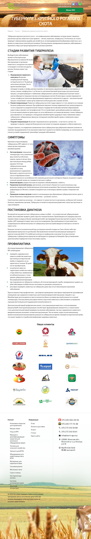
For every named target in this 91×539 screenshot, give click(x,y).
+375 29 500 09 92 (64, 6)
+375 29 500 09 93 (64, 4)
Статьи (33, 433)
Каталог (11, 420)
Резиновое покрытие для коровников (17, 424)
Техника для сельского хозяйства (17, 447)
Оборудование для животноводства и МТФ (17, 456)
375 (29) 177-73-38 (69, 424)
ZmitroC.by (63, 508)
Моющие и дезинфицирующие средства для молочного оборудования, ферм (17, 439)
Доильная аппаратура (14, 487)
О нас (33, 423)
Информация (33, 420)
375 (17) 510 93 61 (69, 431)
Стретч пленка (15, 473)
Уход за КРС (14, 432)
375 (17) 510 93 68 (69, 428)
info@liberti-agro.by (76, 2)
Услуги (33, 430)
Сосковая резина (16, 466)
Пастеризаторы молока (15, 477)
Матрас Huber (15, 428)
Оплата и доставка (38, 426)
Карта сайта (35, 436)
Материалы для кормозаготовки (16, 462)
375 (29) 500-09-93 (70, 420)
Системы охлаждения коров (17, 482)
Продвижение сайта (76, 508)
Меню (69, 10)
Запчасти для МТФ (17, 451)
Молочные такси (16, 469)
